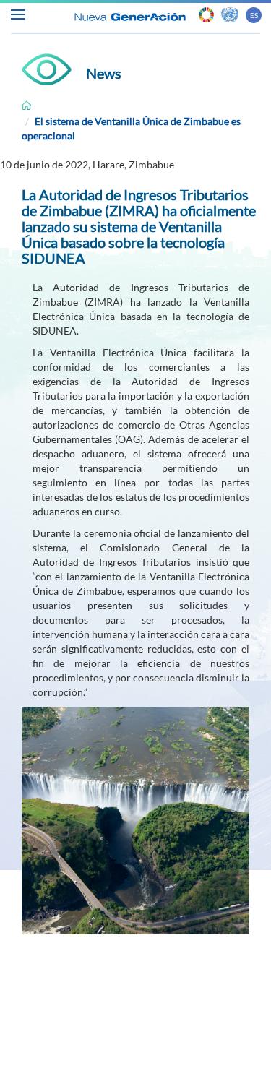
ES (254, 15)
